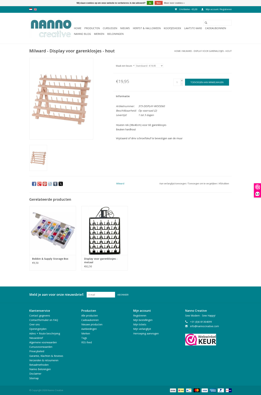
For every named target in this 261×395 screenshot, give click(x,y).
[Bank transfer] (173, 390)
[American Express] (212, 390)
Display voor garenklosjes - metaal (101, 260)
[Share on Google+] (39, 184)
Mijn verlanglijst (142, 329)
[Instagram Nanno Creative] (229, 294)
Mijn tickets (139, 324)
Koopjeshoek (172, 28)
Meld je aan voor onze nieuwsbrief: (56, 294)
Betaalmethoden (39, 364)
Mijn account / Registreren (218, 9)
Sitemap (34, 378)
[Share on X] (61, 184)
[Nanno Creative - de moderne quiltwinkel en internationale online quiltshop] (51, 28)
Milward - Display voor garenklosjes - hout (207, 51)
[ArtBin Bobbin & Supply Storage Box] (52, 230)
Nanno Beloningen (40, 369)
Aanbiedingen (89, 329)
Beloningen (115, 34)
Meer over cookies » (174, 3)
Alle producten (89, 315)
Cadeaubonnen (215, 28)
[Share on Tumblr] (55, 184)
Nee (159, 3)
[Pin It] (45, 184)
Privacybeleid (36, 351)
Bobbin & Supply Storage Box (50, 258)
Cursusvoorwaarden (40, 346)
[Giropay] (228, 390)
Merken (99, 34)
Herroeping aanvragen (146, 333)
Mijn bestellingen (143, 320)
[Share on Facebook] (34, 184)
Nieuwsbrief (36, 338)
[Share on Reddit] (50, 184)
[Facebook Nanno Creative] (216, 294)
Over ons (34, 324)
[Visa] (204, 390)
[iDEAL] (180, 390)
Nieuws (125, 28)
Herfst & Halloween (147, 28)
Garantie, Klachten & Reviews (46, 356)
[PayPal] (220, 390)
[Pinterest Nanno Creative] (222, 294)
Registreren (139, 315)
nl (30, 9)
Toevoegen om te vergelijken (203, 183)
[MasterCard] (196, 390)
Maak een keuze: (125, 65)
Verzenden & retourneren (43, 360)
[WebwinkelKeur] (208, 339)
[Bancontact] (188, 390)
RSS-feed (86, 342)
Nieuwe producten (91, 324)
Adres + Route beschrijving (44, 333)
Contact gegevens (39, 315)
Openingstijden (38, 329)
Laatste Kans (193, 28)
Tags (84, 338)
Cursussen (110, 28)
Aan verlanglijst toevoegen (173, 183)
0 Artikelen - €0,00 (188, 9)
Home (77, 28)
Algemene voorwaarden (43, 342)
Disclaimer (35, 373)
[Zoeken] (206, 23)
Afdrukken (224, 183)
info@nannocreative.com (204, 326)
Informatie (123, 96)
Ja (150, 3)
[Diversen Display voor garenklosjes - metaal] (104, 230)
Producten (92, 28)
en (35, 9)
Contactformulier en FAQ (43, 320)
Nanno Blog (82, 34)
